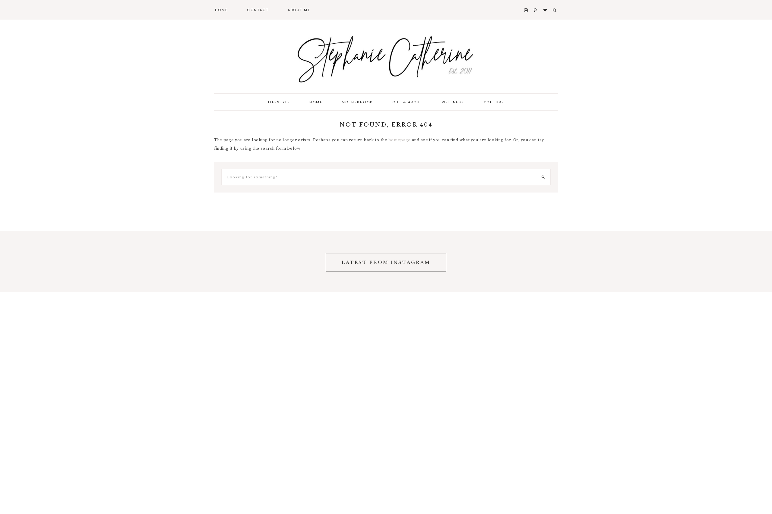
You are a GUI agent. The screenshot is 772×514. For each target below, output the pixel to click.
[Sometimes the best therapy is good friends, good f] (144, 261)
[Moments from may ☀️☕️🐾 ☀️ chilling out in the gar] (241, 261)
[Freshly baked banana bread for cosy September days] (627, 261)
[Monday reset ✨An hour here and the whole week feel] (530, 261)
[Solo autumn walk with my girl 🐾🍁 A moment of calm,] (724, 261)
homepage (399, 140)
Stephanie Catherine (386, 57)
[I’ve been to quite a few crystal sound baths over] (48, 261)
